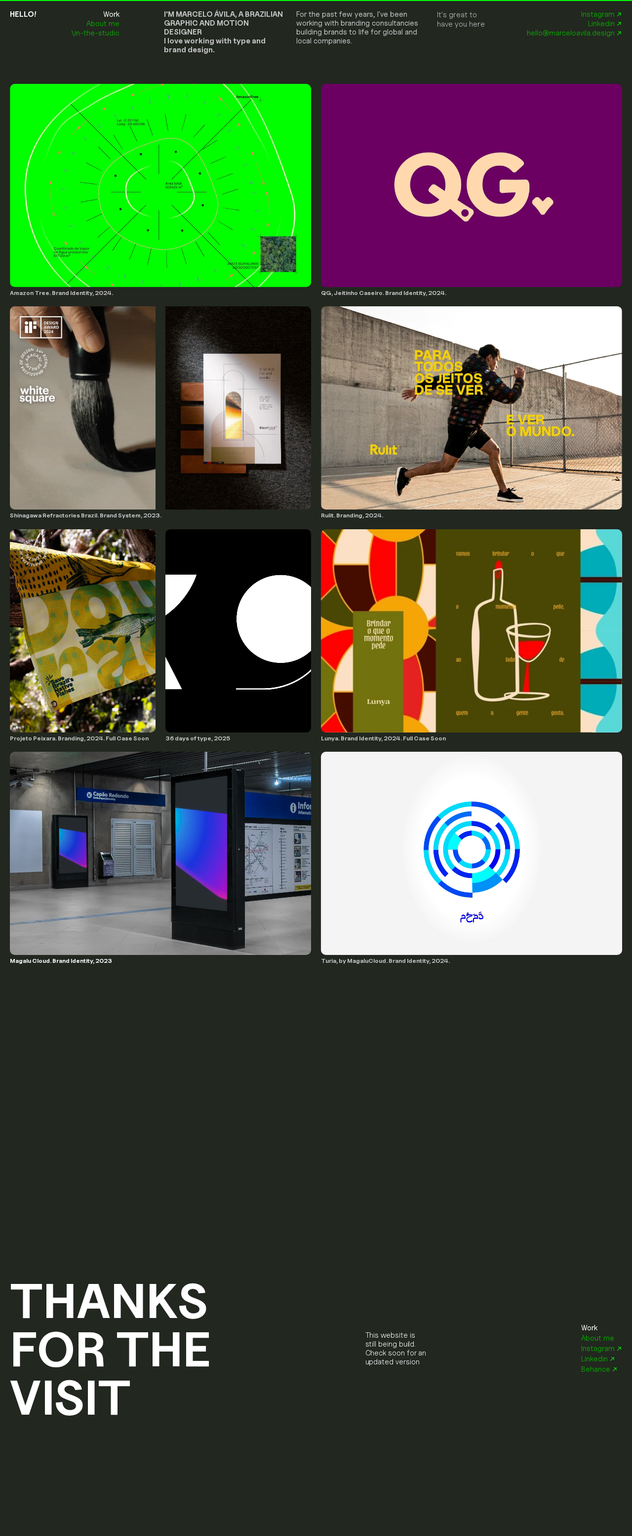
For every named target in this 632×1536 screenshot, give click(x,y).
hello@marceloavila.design (570, 33)
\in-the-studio (95, 33)
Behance (595, 1369)
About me (102, 23)
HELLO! (23, 14)
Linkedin (601, 23)
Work (111, 14)
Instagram (598, 14)
